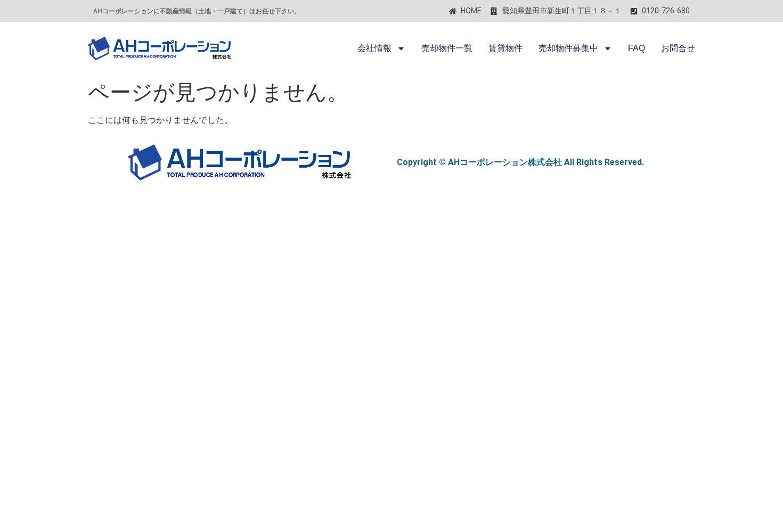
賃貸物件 (505, 48)
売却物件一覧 (446, 48)
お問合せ (678, 48)
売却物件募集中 (568, 48)
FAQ (636, 48)
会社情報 (374, 48)
